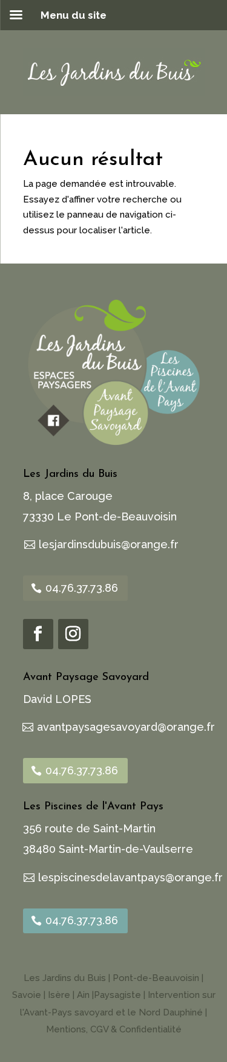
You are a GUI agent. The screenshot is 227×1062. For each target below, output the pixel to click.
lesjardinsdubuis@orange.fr (109, 544)
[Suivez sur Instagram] (73, 634)
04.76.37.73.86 (81, 587)
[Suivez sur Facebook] (38, 634)
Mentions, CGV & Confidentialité (114, 1029)
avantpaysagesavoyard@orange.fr (126, 726)
